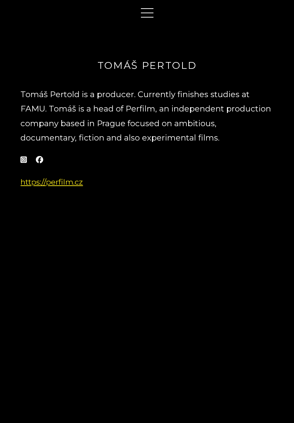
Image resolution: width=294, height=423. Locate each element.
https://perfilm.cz (51, 181)
